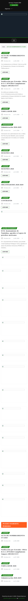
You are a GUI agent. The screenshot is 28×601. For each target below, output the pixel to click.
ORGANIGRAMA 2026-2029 (12, 185)
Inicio (3, 46)
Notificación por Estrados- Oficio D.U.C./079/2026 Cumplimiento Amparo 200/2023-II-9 (14, 83)
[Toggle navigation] (14, 40)
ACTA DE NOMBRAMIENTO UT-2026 (16, 46)
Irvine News (13, 598)
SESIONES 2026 (7, 153)
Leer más (5, 72)
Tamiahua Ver (7, 61)
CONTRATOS (6, 200)
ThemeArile (21, 598)
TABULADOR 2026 (8, 111)
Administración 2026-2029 (11, 127)
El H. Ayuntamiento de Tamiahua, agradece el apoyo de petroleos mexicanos (13, 233)
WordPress (6, 598)
